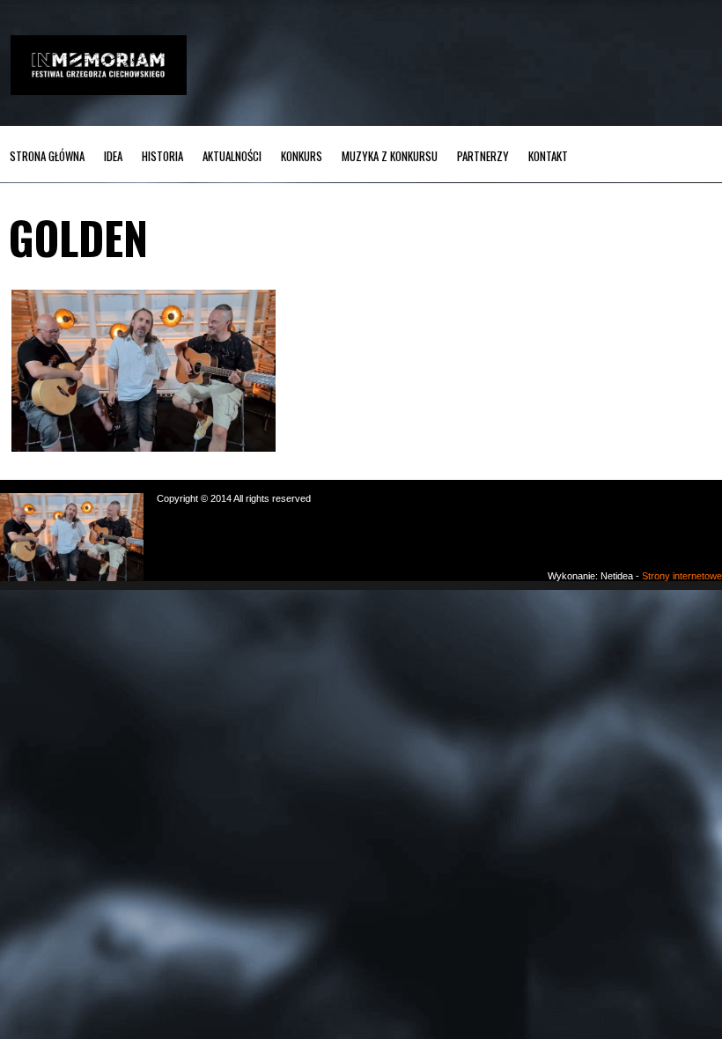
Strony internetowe (682, 576)
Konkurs (301, 156)
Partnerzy (483, 156)
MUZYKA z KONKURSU (390, 156)
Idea (113, 156)
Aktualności (232, 156)
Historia (162, 156)
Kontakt (548, 156)
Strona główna (47, 156)
